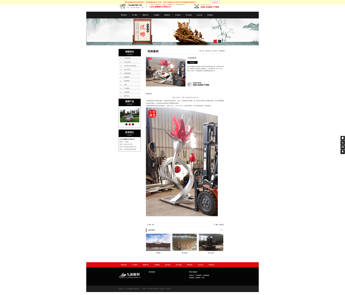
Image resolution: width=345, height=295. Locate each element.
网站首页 (124, 15)
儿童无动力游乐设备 (130, 65)
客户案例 (214, 51)
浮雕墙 (158, 253)
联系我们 (192, 62)
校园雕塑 (126, 81)
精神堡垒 (126, 96)
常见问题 (179, 265)
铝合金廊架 (127, 62)
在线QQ (343, 138)
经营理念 (190, 265)
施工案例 (185, 253)
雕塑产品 (146, 265)
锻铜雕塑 (126, 77)
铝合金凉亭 (127, 69)
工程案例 (157, 265)
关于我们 (135, 265)
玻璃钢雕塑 (127, 73)
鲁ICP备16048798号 (153, 289)
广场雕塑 (126, 88)
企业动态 (168, 265)
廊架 (153, 224)
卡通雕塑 (126, 92)
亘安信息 (168, 289)
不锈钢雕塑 (127, 58)
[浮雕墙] (158, 250)
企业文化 (200, 265)
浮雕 (125, 84)
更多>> (222, 230)
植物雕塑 (221, 224)
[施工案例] (184, 250)
